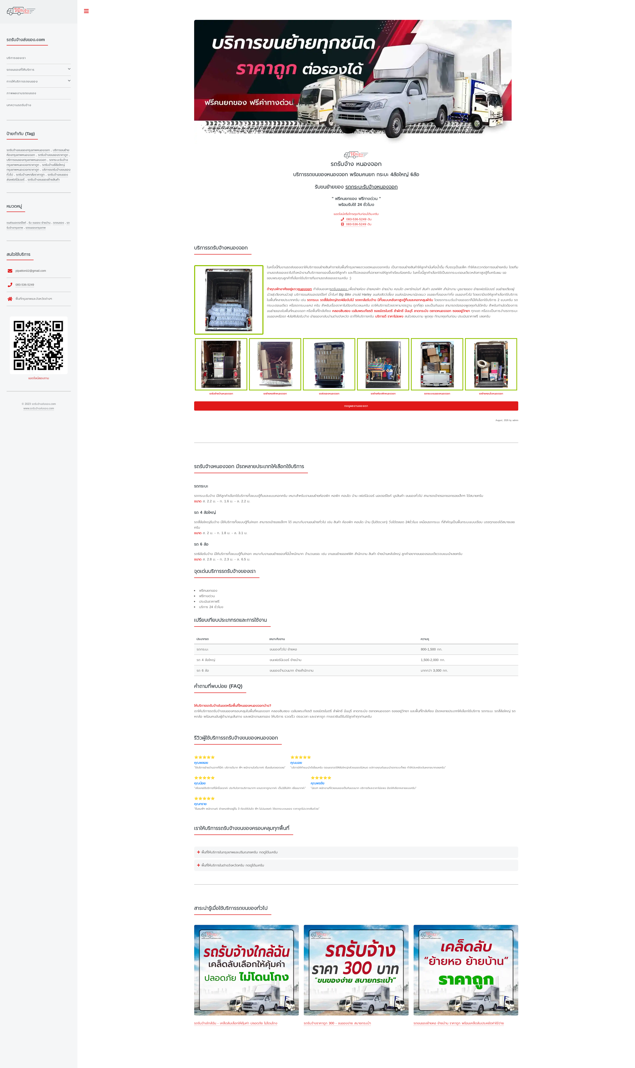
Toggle (86, 11)
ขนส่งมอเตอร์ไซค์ (16, 223)
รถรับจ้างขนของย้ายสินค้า (44, 179)
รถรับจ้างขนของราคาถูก (53, 155)
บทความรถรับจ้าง (19, 105)
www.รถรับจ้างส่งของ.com (38, 408)
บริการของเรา (16, 58)
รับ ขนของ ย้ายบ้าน (39, 223)
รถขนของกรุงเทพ (36, 228)
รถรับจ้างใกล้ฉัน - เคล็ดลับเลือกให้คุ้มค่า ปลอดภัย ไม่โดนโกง (235, 1023)
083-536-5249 (355, 219)
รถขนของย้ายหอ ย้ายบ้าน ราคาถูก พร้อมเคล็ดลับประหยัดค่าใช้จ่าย (459, 1023)
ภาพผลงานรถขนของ (21, 93)
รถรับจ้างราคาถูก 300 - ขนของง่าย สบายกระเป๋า (337, 1023)
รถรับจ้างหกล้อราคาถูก (30, 174)
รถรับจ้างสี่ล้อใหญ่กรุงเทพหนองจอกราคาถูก (36, 167)
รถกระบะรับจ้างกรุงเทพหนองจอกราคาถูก (37, 162)
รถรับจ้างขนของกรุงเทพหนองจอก (28, 150)
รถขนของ (58, 223)
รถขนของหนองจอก (327, 174)
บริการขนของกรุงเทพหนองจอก (26, 160)
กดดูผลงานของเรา (356, 406)
